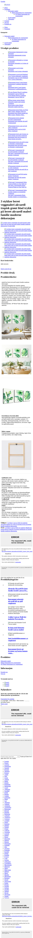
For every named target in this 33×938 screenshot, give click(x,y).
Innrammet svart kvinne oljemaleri (18, 71)
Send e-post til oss (6, 269)
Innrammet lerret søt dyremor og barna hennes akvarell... (17, 138)
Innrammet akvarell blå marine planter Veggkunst (17, 178)
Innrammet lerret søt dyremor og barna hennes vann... (17, 651)
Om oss (6, 22)
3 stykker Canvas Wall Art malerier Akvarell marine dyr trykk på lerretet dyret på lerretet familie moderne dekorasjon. (16, 524)
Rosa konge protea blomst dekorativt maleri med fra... (16, 106)
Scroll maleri (11, 17)
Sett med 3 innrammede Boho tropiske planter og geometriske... (17, 196)
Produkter (7, 9)
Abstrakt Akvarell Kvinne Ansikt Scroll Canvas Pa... (18, 590)
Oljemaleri (11, 19)
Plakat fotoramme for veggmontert (22, 12)
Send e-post (4, 704)
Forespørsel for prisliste (7, 699)
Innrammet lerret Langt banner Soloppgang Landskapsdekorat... (17, 88)
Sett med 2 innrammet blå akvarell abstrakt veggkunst (18, 154)
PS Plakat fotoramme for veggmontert (22, 15)
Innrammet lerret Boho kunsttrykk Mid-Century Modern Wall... (18, 114)
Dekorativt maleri (13, 11)
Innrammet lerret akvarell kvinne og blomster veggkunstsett (17, 146)
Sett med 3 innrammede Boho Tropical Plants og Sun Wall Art (17, 186)
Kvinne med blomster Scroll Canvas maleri (16, 629)
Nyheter (6, 21)
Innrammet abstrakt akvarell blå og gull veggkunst (15, 601)
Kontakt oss (7, 24)
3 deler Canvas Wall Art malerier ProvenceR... (17, 618)
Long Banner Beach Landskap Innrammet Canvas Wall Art (17, 96)
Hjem (6, 7)
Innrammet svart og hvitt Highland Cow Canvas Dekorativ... (18, 78)
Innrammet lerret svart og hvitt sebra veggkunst (16, 130)
